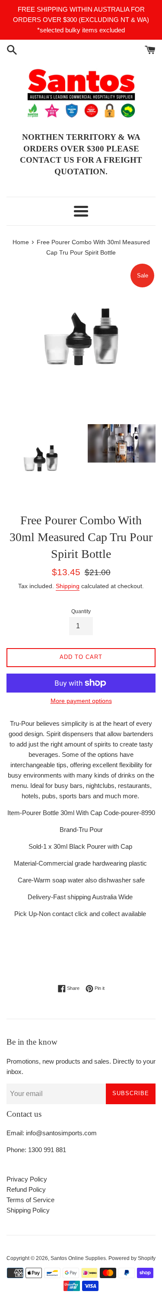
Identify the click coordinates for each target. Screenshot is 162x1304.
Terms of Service (30, 1199)
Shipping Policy (28, 1210)
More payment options (81, 700)
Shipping (67, 586)
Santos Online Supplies (78, 1258)
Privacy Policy (26, 1179)
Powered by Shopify (132, 1258)
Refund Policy (26, 1189)
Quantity (81, 611)
